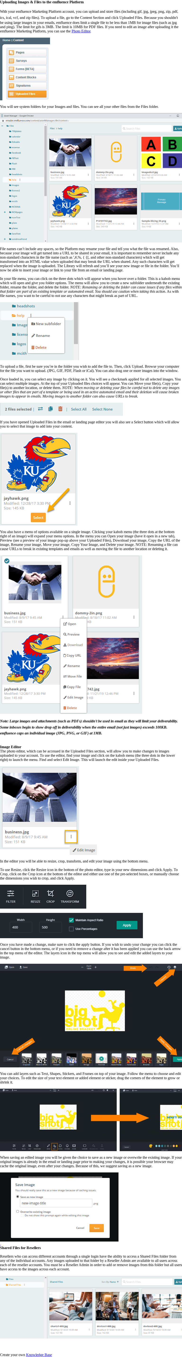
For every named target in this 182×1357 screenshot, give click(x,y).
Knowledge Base (39, 1355)
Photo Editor (81, 31)
